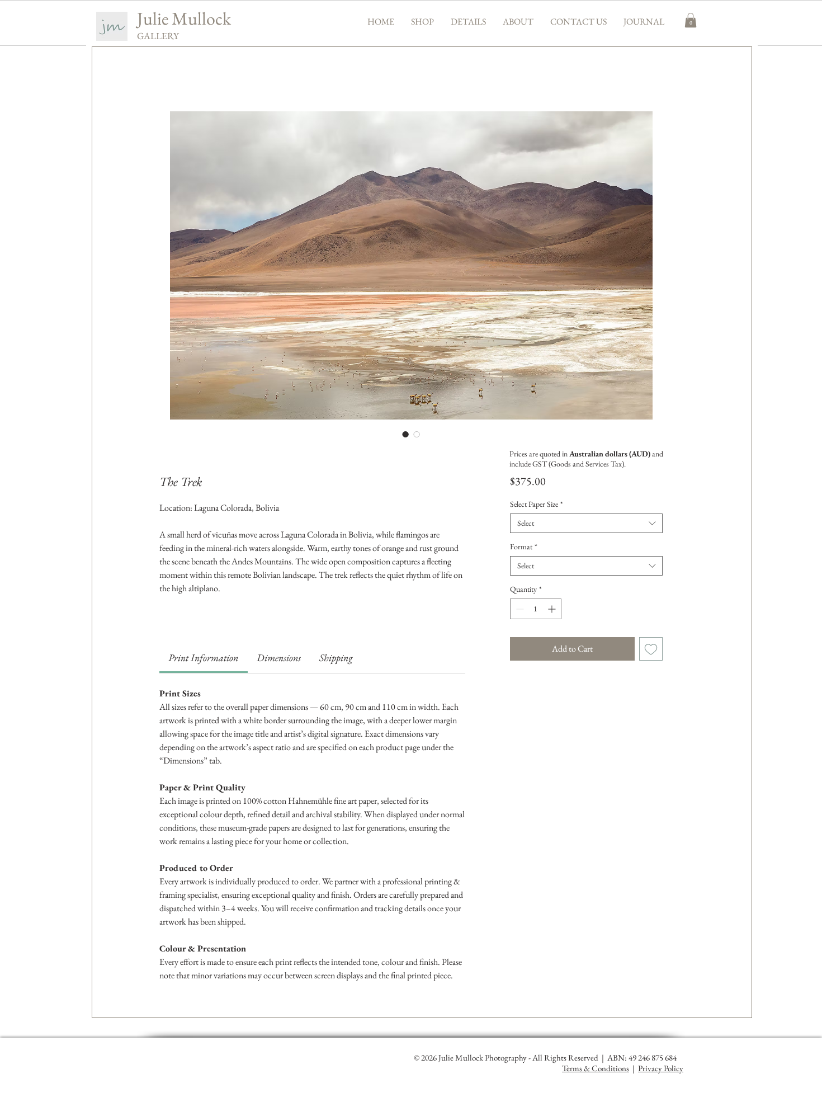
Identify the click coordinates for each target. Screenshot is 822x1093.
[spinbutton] (536, 609)
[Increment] (553, 609)
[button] (422, 21)
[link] (203, 657)
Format (523, 547)
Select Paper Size (536, 504)
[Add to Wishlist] (651, 649)
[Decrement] (519, 609)
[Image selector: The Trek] (405, 434)
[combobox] (586, 523)
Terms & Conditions (595, 1068)
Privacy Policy (660, 1068)
